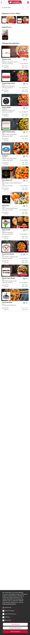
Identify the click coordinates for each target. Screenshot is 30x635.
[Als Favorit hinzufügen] (27, 59)
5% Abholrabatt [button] (12, 21)
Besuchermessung (10, 614)
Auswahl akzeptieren (15, 628)
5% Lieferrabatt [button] (12, 19)
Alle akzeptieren (15, 631)
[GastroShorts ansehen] (21, 254)
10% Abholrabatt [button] (22, 80)
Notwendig (8, 607)
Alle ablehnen (15, 624)
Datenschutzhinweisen (9, 604)
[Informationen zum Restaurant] (24, 59)
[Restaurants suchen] (23, 7)
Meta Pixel (8, 620)
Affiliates (7, 617)
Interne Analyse (9, 610)
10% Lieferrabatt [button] (22, 77)
